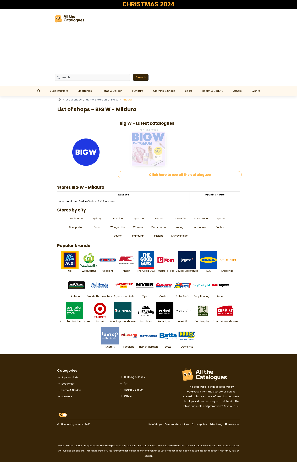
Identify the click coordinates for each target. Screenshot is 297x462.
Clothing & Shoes (164, 91)
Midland (158, 235)
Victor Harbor (159, 227)
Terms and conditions (177, 424)
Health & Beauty (212, 91)
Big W (115, 99)
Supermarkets (59, 91)
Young (179, 227)
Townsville (179, 218)
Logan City (138, 218)
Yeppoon (220, 218)
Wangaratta (117, 227)
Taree (97, 227)
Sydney (97, 218)
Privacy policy (199, 424)
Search (141, 77)
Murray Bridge (179, 235)
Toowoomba (200, 218)
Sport (188, 91)
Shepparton (76, 227)
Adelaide (117, 218)
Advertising (216, 424)
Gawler (117, 235)
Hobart (159, 218)
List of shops (74, 99)
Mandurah (138, 235)
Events (256, 91)
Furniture (137, 91)
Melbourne (76, 218)
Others (237, 91)
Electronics (85, 91)
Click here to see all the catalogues (180, 174)
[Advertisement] (148, 48)
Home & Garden (112, 91)
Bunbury (221, 227)
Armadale (200, 227)
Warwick (138, 227)
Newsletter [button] (233, 424)
